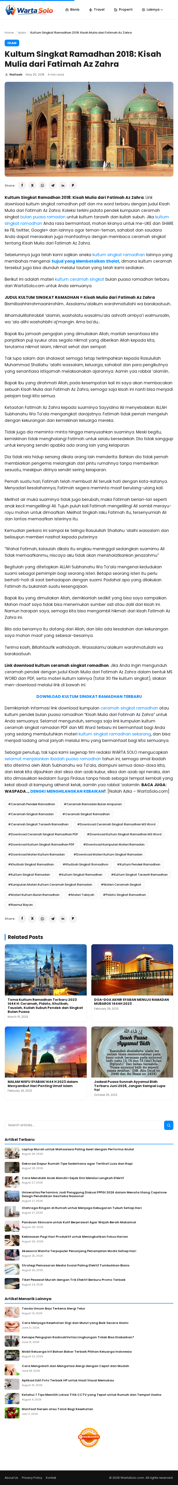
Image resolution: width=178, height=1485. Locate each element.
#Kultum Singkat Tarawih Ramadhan (139, 874)
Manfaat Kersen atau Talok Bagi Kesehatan (57, 1409)
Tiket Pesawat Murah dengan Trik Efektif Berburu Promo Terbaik (74, 1280)
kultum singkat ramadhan (118, 255)
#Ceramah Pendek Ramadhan (31, 804)
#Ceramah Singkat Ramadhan (86, 814)
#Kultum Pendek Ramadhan (138, 864)
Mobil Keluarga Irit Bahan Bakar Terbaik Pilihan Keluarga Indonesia (77, 1352)
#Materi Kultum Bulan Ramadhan (33, 895)
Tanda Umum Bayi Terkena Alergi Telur (53, 1309)
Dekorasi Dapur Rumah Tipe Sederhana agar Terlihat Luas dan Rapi (77, 1164)
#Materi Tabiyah (81, 895)
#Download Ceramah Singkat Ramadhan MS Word (116, 824)
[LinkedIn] (63, 185)
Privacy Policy (32, 1477)
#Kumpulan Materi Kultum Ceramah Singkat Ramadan (50, 884)
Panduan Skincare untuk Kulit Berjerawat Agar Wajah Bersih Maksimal (79, 1222)
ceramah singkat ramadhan (129, 708)
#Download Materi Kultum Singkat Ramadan (107, 854)
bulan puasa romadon (43, 217)
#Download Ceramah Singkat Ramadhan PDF (43, 834)
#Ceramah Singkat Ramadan (31, 814)
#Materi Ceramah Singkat (121, 884)
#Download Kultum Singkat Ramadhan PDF (41, 844)
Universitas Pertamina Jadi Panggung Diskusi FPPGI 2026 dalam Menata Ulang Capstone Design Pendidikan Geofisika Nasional (94, 1195)
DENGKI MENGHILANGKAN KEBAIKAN (67, 791)
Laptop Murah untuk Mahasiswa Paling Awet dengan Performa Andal (78, 1149)
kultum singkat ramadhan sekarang (115, 734)
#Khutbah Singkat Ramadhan (31, 864)
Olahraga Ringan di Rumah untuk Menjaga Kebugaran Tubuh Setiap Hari (82, 1208)
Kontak (51, 1477)
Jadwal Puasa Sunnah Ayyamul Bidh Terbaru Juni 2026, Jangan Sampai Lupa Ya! (129, 1085)
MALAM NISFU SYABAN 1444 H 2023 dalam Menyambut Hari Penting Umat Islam (43, 1083)
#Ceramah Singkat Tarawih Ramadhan (38, 824)
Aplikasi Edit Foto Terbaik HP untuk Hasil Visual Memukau (68, 1381)
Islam (22, 32)
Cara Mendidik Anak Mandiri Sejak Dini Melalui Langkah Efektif (73, 1178)
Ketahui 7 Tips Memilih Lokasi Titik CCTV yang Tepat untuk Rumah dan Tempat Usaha (91, 1395)
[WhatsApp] (42, 185)
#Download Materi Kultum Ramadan (36, 854)
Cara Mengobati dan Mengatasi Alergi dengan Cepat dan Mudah (75, 1366)
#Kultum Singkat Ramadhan (80, 874)
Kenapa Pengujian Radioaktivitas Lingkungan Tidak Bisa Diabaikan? (78, 1337)
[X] (32, 185)
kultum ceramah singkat (79, 279)
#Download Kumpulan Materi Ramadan (113, 844)
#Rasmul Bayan (20, 905)
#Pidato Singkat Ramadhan (124, 895)
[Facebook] (22, 185)
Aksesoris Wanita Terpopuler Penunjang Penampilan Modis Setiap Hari (79, 1251)
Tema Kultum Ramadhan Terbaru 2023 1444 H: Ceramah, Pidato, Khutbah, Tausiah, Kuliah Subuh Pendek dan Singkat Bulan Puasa (45, 1005)
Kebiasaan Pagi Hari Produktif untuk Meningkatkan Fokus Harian (75, 1237)
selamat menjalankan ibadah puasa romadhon (53, 759)
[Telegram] (52, 185)
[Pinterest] (73, 185)
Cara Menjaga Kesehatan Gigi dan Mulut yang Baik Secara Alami (75, 1323)
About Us (11, 1477)
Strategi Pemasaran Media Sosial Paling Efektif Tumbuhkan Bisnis (75, 1266)
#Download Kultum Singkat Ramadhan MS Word (124, 834)
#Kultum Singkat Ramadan (29, 874)
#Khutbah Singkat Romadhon (85, 864)
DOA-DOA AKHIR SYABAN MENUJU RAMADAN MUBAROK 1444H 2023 (131, 1001)
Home (9, 32)
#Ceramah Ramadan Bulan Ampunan (93, 804)
